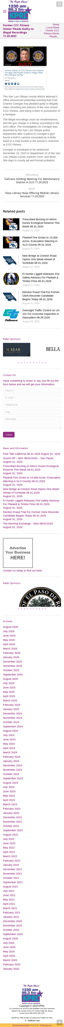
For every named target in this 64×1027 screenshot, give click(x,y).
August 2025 (10, 678)
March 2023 (10, 803)
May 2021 (9, 898)
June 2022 (9, 842)
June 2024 (9, 738)
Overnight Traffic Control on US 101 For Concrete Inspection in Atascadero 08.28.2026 (41, 314)
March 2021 (10, 907)
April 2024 (9, 747)
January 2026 (11, 656)
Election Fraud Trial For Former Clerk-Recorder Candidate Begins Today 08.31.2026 (41, 296)
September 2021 (13, 881)
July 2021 (8, 890)
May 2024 (9, 743)
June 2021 (9, 894)
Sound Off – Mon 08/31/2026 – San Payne (28, 456)
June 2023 (9, 790)
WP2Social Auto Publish (20, 1024)
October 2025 (11, 669)
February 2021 (11, 911)
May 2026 (9, 639)
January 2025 (11, 708)
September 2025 (13, 673)
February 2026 (11, 652)
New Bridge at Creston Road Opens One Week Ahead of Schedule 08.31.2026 (39, 259)
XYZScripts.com (46, 1024)
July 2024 (8, 734)
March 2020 (10, 959)
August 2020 (10, 937)
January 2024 (11, 760)
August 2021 (10, 885)
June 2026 (9, 634)
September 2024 (13, 725)
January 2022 (11, 864)
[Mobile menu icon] (59, 4)
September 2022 (13, 829)
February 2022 (11, 859)
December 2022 (12, 816)
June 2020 (9, 946)
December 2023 (12, 764)
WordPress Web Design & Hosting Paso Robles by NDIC (32, 1017)
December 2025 (12, 660)
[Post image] (11, 224)
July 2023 (8, 786)
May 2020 (9, 950)
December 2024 (12, 712)
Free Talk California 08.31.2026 (21, 451)
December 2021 (12, 868)
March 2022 (10, 855)
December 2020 (12, 920)
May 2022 (9, 846)
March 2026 (10, 647)
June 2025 (9, 686)
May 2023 (9, 794)
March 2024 (10, 751)
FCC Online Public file (39, 1010)
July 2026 (8, 630)
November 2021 (12, 872)
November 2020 (12, 924)
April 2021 (9, 903)
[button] (18, 360)
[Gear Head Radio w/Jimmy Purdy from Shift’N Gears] (19, 596)
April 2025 (9, 695)
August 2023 (10, 782)
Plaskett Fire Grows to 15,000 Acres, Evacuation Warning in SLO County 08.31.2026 (40, 241)
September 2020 (13, 933)
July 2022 (8, 838)
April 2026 (9, 643)
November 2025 (12, 665)
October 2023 (11, 773)
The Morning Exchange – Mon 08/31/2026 (28, 521)
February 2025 (11, 704)
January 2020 (11, 968)
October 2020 (11, 929)
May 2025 (9, 691)
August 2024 (10, 730)
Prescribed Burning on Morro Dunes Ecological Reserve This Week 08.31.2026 (41, 223)
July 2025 (8, 682)
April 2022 (9, 851)
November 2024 (12, 717)
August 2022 (10, 833)
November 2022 (12, 820)
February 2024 (11, 756)
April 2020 (9, 955)
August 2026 (10, 626)
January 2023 (11, 812)
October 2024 (11, 721)
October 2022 (11, 825)
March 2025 (10, 699)
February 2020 (11, 963)
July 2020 (8, 942)
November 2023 (12, 769)
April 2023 (9, 799)
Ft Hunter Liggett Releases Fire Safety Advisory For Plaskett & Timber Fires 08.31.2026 (41, 277)
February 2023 (11, 807)
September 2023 (13, 777)
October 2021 (11, 877)
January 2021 (11, 916)
